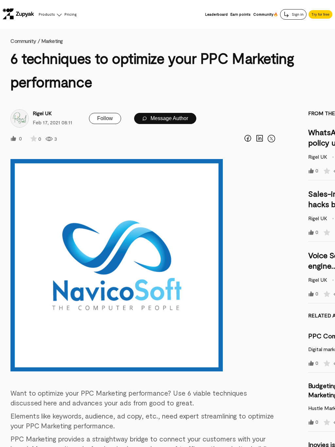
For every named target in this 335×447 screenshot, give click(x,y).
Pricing (70, 14)
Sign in (297, 14)
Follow (105, 118)
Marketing (52, 41)
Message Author (168, 118)
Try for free (320, 14)
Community (25, 41)
